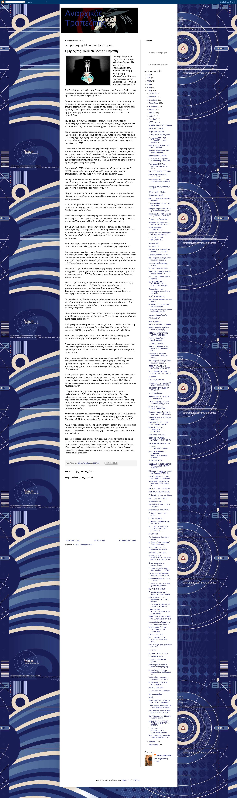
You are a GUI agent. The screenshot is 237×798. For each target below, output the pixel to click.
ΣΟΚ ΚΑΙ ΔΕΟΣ (154, 318)
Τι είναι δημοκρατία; (156, 343)
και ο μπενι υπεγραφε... (157, 435)
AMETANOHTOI (154, 321)
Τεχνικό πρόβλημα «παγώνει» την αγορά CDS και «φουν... (160, 477)
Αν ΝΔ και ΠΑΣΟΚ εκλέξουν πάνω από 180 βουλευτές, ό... (159, 483)
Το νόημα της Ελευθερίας (158, 219)
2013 (149, 87)
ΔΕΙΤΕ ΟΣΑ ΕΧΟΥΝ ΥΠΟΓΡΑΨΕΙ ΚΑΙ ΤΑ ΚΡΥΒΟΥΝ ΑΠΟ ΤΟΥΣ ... (159, 284)
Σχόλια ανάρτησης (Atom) (84, 544)
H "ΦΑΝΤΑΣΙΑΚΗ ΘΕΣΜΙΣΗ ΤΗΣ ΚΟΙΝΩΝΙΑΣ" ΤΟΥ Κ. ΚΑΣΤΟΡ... (159, 723)
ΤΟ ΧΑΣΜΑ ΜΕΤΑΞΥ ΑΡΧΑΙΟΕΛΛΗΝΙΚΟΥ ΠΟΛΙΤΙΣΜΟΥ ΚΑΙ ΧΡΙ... (158, 730)
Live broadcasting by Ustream (158, 64)
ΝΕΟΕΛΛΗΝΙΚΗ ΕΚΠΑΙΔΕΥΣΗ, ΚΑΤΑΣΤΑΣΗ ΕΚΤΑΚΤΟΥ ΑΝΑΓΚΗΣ (160, 466)
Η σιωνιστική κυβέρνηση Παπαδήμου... (158, 175)
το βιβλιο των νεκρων (156, 296)
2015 (149, 81)
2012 (149, 91)
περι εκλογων (153, 243)
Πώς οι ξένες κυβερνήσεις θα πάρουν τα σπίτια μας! (159, 250)
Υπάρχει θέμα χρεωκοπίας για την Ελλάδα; (159, 204)
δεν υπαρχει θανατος (156, 380)
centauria (124, 780)
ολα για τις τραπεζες (156, 688)
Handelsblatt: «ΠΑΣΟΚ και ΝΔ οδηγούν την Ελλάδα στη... (160, 215)
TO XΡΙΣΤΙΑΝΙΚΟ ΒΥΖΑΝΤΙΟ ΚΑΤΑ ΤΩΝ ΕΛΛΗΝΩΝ (159, 605)
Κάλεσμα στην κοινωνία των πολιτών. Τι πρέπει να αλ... (159, 574)
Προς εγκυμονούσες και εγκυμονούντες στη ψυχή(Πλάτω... (157, 629)
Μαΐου (151, 116)
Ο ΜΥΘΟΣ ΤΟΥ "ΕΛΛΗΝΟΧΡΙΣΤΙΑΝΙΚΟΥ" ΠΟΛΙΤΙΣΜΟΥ (159, 612)
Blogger (137, 780)
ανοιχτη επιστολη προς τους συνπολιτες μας (159, 146)
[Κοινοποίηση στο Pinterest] (116, 463)
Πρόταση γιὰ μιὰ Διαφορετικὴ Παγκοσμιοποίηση (159, 543)
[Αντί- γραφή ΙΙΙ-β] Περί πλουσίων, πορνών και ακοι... (158, 166)
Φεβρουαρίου (154, 745)
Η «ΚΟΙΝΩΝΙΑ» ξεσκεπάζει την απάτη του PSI (160, 418)
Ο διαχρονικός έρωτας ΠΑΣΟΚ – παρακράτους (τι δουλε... (160, 706)
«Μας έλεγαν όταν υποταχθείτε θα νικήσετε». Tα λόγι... (160, 234)
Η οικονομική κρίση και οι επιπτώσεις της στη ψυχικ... (160, 666)
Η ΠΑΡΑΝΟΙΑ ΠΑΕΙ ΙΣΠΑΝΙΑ (159, 443)
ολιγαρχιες (152, 650)
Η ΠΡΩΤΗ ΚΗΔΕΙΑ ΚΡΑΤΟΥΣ (159, 489)
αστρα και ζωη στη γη (156, 132)
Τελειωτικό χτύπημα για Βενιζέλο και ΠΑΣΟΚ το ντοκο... (158, 356)
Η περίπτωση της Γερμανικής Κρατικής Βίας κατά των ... (159, 736)
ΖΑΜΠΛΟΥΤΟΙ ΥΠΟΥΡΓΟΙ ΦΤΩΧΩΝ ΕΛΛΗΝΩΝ (158, 423)
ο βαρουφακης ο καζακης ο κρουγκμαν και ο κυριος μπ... (160, 372)
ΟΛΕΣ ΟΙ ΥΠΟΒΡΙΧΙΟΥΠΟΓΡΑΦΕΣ (159, 447)
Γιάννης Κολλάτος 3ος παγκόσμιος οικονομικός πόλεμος (159, 599)
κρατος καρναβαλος (156, 694)
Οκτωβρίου (153, 100)
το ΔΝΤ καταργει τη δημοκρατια (160, 125)
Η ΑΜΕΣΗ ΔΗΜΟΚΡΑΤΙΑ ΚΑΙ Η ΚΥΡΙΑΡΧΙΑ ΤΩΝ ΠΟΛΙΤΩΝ (160, 618)
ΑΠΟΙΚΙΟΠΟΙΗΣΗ (155, 461)
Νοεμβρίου (153, 97)
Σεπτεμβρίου (154, 103)
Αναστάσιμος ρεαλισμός (157, 553)
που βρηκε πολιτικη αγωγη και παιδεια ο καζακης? (160, 272)
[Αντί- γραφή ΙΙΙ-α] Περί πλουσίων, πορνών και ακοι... (158, 640)
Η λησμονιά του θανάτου (158, 498)
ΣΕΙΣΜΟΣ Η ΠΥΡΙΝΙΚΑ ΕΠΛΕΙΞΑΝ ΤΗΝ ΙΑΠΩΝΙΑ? (160, 439)
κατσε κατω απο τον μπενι (158, 268)
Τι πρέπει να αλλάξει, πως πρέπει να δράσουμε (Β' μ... (160, 569)
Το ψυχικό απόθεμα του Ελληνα (160, 495)
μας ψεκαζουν (154, 246)
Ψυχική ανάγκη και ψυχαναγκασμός (156, 228)
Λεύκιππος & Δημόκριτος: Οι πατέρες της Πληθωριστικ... (160, 223)
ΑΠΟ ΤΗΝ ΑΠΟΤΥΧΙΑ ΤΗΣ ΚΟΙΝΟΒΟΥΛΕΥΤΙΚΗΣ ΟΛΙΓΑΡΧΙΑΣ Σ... (158, 529)
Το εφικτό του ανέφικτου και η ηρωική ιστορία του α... (159, 585)
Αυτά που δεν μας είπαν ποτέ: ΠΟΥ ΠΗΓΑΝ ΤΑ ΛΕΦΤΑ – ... (160, 712)
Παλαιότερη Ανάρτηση (127, 540)
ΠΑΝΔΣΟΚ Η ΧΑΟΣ (156, 128)
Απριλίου (152, 119)
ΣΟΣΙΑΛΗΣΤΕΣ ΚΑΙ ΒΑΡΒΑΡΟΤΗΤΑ (156, 239)
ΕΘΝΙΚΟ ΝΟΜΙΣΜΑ (156, 518)
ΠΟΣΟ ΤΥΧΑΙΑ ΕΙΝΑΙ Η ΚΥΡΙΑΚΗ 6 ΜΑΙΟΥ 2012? (159, 367)
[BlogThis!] (108, 463)
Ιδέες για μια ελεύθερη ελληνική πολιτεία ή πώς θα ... (160, 259)
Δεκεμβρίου (153, 93)
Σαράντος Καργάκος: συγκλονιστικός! (156, 339)
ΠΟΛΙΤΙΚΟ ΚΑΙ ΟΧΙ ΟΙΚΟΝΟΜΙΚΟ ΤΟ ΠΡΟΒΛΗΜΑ (156, 430)
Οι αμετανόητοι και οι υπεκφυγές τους (156, 564)
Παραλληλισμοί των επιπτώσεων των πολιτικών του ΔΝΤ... (159, 291)
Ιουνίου (152, 113)
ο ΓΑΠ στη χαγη (154, 122)
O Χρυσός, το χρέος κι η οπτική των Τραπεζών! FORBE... (160, 472)
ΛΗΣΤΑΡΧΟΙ (153, 534)
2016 (149, 78)
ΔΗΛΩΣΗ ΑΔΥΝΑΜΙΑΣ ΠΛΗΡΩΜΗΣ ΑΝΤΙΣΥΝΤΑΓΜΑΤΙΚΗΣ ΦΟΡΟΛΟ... (158, 455)
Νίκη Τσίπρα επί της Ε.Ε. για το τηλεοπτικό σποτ (160, 717)
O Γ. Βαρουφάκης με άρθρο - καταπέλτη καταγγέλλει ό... (159, 403)
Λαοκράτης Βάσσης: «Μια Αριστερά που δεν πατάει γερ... (159, 349)
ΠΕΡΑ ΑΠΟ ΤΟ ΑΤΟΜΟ (157, 589)
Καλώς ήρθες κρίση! (156, 634)
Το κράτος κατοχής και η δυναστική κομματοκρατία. (159, 593)
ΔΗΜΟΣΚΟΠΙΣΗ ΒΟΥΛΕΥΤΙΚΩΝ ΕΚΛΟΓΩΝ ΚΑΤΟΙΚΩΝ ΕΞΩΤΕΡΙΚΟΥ (160, 558)
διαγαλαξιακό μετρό (156, 195)
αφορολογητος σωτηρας (158, 156)
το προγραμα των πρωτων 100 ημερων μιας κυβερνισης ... (160, 384)
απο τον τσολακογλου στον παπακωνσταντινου (159, 151)
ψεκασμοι (152, 377)
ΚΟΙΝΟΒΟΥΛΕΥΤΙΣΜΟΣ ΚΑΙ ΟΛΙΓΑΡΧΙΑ (159, 389)
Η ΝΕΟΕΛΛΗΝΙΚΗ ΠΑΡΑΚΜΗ (160, 171)
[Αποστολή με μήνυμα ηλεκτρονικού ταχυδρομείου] (106, 463)
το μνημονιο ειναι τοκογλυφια (159, 135)
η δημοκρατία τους (156, 393)
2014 (149, 84)
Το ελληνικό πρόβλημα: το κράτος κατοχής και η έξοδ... (160, 160)
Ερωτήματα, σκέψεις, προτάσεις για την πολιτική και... (160, 311)
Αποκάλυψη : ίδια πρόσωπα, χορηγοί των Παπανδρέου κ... (159, 182)
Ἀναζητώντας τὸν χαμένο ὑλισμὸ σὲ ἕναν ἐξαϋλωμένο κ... (160, 672)
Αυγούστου (153, 106)
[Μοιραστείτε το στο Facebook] (113, 463)
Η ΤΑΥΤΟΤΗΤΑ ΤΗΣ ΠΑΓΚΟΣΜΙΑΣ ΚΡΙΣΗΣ (158, 408)
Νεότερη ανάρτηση (73, 540)
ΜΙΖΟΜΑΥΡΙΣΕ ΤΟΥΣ (156, 501)
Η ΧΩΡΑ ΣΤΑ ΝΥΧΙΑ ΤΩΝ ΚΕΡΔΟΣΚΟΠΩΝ (158, 683)
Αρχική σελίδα (99, 540)
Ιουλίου (152, 110)
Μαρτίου (152, 742)
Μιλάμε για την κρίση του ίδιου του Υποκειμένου (160, 305)
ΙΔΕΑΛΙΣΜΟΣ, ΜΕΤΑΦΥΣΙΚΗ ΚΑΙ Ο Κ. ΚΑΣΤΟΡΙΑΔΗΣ (159, 701)
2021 (149, 75)
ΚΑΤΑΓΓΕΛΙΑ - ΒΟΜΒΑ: (157, 192)
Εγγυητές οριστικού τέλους (158, 255)
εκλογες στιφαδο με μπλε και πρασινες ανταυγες (159, 329)
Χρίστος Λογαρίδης (164, 755)
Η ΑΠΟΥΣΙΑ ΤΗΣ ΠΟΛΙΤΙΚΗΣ (159, 492)
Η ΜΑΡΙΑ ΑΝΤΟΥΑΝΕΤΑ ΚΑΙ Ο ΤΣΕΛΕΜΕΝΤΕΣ (160, 397)
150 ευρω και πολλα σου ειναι (159, 691)
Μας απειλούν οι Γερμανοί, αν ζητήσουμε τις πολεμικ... (159, 623)
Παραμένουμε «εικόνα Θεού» (159, 510)
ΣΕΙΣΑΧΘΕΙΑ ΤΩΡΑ (156, 656)
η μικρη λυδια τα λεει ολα (158, 315)
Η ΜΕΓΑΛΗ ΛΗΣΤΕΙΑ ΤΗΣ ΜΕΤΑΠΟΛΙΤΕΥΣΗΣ (158, 334)
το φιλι (151, 697)
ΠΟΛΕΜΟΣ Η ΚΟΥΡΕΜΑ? (158, 653)
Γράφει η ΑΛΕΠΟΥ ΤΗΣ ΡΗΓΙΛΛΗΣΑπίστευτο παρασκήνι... (157, 140)
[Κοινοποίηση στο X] (111, 463)
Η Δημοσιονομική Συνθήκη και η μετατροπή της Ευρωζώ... (160, 210)
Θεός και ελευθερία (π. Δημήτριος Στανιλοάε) (158, 548)
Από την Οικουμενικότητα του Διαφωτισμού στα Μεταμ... (159, 678)
